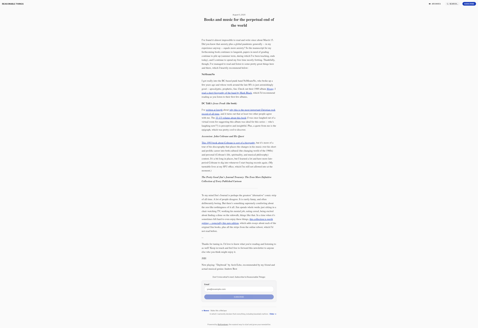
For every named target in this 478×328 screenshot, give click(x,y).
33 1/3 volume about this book (231, 117)
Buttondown (223, 324)
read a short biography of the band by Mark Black (227, 92)
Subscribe (469, 4)
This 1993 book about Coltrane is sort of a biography (228, 142)
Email (207, 284)
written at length (214, 109)
